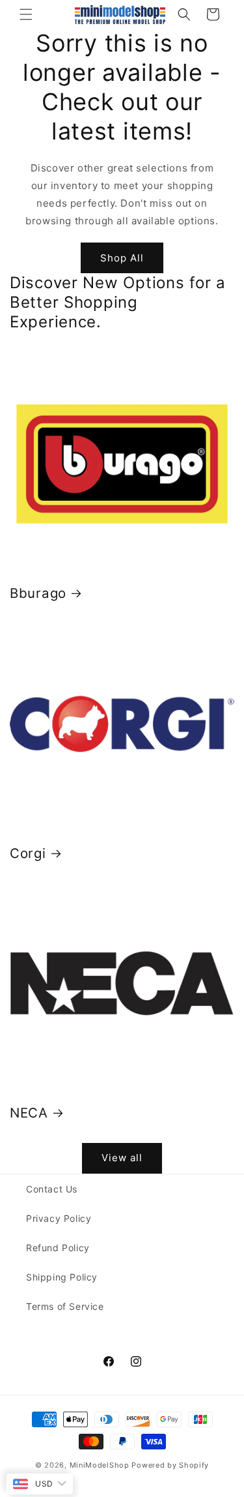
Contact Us (51, 1188)
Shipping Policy (62, 1276)
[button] (26, 14)
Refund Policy (58, 1247)
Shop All (122, 258)
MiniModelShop (99, 1465)
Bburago (38, 593)
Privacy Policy (58, 1218)
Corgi (28, 853)
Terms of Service (65, 1306)
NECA (29, 1112)
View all (122, 1157)
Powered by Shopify (170, 1465)
